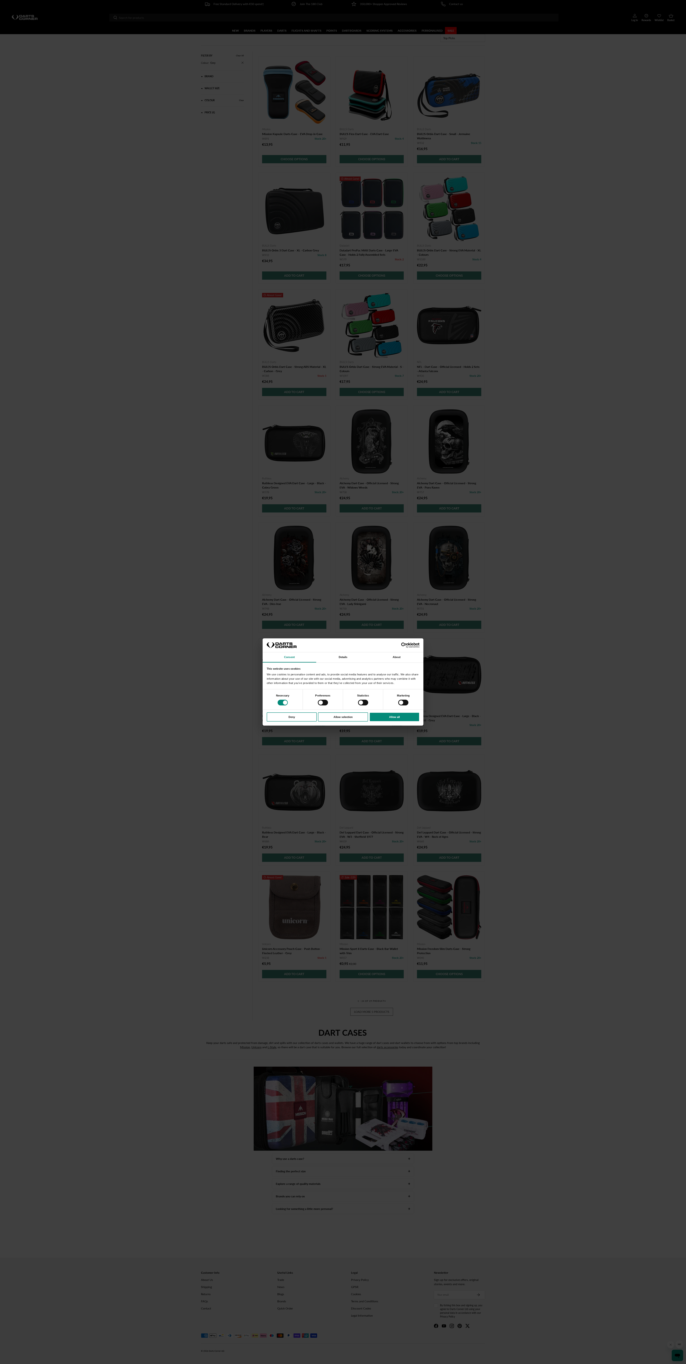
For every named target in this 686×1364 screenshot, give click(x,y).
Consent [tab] (289, 657)
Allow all (394, 716)
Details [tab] (343, 657)
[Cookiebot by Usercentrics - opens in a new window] (403, 645)
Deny (292, 716)
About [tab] (397, 657)
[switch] (323, 702)
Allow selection (343, 716)
